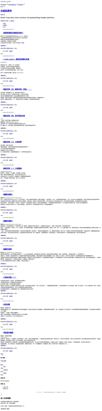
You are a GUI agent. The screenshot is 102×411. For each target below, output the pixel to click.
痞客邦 (8, 48)
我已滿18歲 (3, 408)
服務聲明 (64, 392)
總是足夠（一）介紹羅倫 (12, 168)
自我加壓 (6, 304)
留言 (11, 48)
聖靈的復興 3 (8, 194)
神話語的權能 (8, 333)
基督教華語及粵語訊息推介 (13, 33)
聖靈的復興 (7, 249)
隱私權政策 (59, 392)
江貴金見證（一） (10, 277)
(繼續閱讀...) (4, 45)
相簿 (4, 23)
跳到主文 (3, 14)
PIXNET (40, 392)
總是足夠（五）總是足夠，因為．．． (17, 89)
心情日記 (12, 20)
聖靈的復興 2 (8, 221)
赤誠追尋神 (6, 10)
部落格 (5, 25)
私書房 (10, 51)
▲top (2, 53)
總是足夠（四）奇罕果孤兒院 (14, 116)
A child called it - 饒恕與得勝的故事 (16, 59)
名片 (4, 27)
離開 (8, 408)
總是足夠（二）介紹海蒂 (12, 142)
